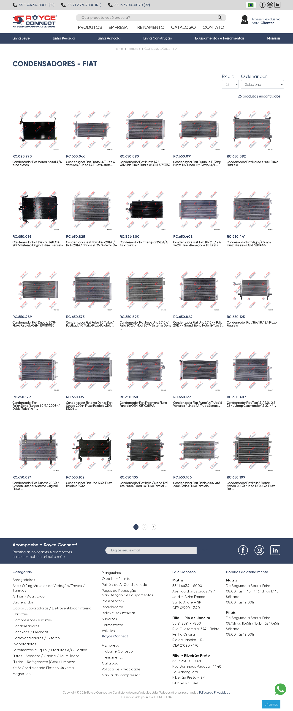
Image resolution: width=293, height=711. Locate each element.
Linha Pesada (64, 38)
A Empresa (110, 645)
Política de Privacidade (121, 669)
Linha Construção (158, 38)
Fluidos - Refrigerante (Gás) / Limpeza (44, 662)
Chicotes (20, 614)
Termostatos (113, 625)
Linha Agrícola (109, 38)
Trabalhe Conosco (117, 651)
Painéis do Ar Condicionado (124, 585)
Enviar (204, 550)
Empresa (118, 27)
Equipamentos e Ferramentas (219, 38)
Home (119, 48)
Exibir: (228, 76)
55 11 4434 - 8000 (187, 586)
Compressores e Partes (32, 620)
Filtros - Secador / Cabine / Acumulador (46, 656)
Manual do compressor (121, 675)
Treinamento (149, 27)
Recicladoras (113, 607)
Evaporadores (24, 644)
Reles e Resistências (119, 613)
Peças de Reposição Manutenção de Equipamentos (127, 593)
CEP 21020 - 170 (185, 645)
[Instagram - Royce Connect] (270, 7)
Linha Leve (21, 38)
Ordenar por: (254, 76)
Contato (213, 27)
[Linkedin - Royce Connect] (278, 7)
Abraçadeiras (24, 580)
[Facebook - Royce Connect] (263, 7)
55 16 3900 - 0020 (187, 661)
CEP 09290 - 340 (186, 608)
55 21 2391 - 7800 (186, 623)
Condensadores (26, 626)
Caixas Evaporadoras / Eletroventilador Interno (52, 608)
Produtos (90, 27)
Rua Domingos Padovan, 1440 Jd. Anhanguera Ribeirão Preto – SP (196, 672)
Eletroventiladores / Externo (36, 638)
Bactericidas (23, 602)
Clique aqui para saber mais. (185, 704)
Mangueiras (111, 573)
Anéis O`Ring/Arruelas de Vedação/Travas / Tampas (49, 588)
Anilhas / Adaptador (29, 596)
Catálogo (183, 27)
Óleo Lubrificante (116, 579)
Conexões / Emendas (30, 632)
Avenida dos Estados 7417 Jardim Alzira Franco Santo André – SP (193, 596)
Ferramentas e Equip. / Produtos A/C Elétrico (50, 650)
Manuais (273, 38)
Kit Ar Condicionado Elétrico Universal (43, 668)
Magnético (22, 672)
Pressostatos (113, 601)
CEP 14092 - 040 (186, 683)
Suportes (109, 619)
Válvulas (108, 631)
